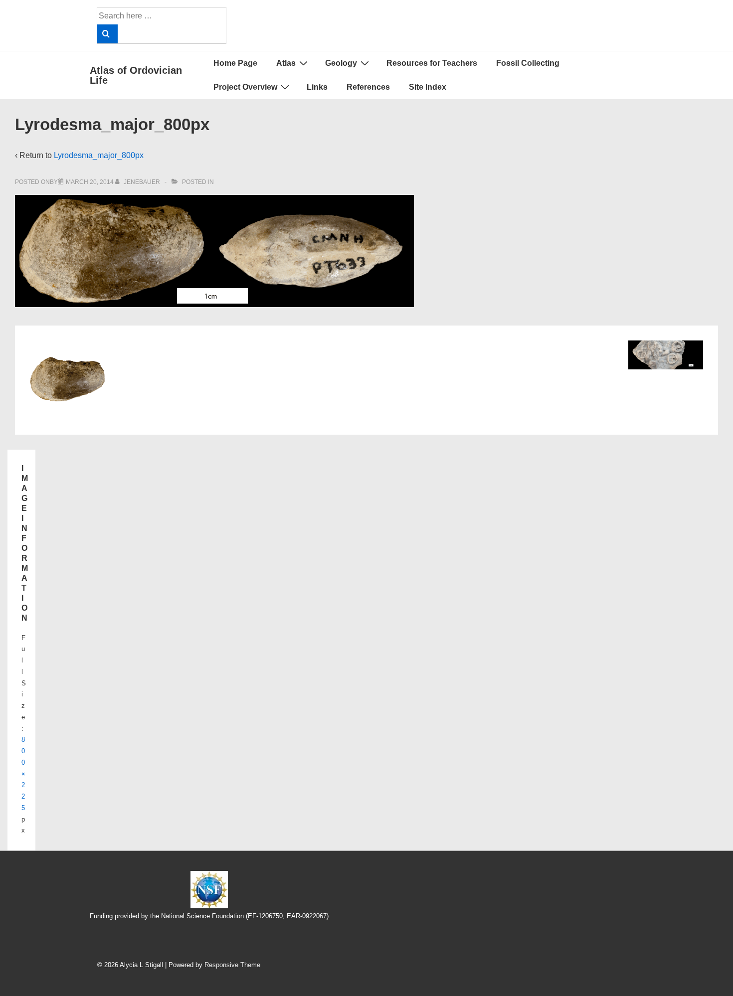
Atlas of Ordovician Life (136, 75)
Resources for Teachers (431, 63)
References (368, 87)
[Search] (107, 33)
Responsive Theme (232, 965)
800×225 (23, 774)
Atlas (286, 63)
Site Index (427, 87)
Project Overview (245, 87)
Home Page (235, 63)
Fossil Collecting (527, 63)
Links (317, 87)
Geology (341, 63)
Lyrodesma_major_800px (99, 155)
